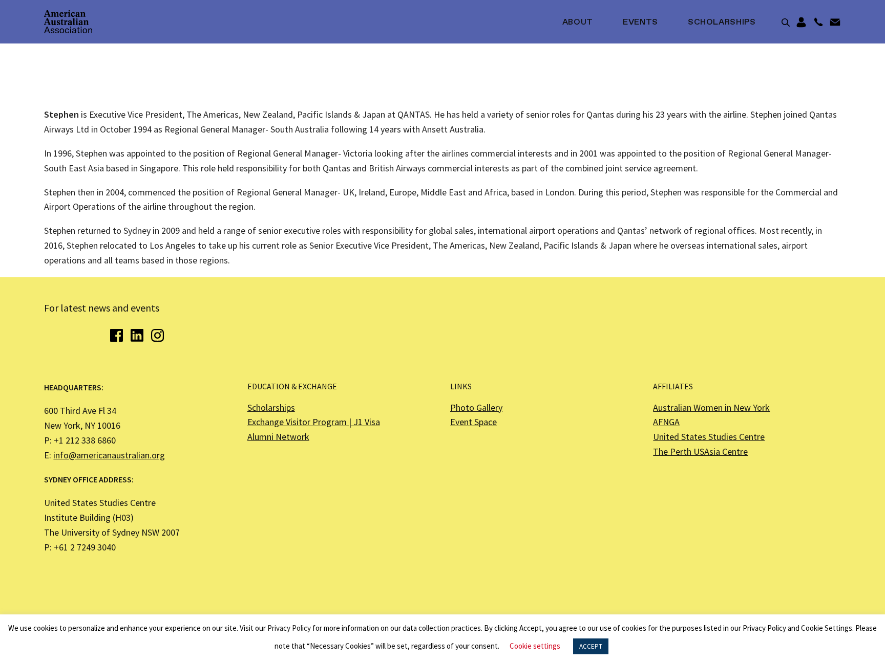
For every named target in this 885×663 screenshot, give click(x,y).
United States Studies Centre (709, 437)
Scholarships (722, 22)
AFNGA (666, 422)
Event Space (473, 422)
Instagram (157, 335)
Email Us (835, 22)
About (577, 22)
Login (801, 22)
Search (785, 22)
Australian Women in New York (711, 407)
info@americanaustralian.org (109, 455)
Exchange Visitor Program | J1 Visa (313, 422)
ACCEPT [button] (590, 646)
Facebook (116, 335)
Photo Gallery (476, 407)
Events (640, 22)
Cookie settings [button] (535, 646)
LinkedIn (137, 335)
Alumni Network (278, 437)
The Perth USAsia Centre (700, 451)
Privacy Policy (289, 628)
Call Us (818, 22)
